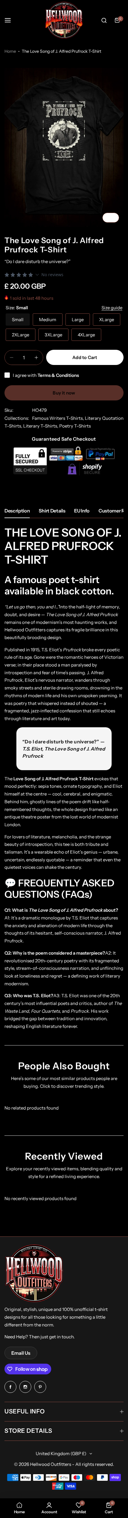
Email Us (20, 1353)
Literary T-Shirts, (41, 426)
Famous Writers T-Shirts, (58, 418)
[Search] (103, 20)
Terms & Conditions (58, 375)
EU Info (82, 511)
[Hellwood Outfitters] (64, 20)
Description (17, 511)
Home (10, 51)
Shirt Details (52, 511)
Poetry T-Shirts (75, 426)
